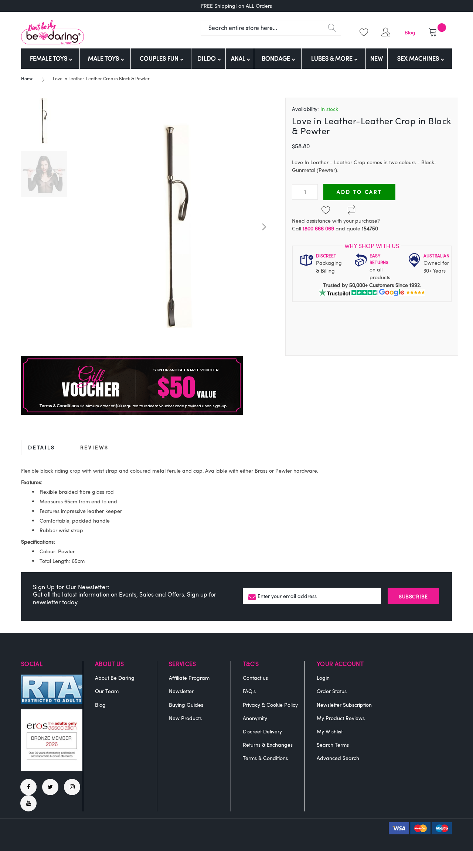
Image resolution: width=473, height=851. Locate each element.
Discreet (326, 256)
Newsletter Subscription (344, 704)
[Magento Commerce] (52, 32)
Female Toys (49, 58)
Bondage (277, 58)
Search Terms (333, 744)
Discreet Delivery (262, 731)
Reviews (94, 447)
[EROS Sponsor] (51, 768)
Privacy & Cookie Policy (270, 704)
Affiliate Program (189, 677)
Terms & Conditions (265, 757)
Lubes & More (332, 58)
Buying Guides (186, 704)
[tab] (41, 447)
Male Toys (104, 58)
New (376, 58)
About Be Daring (115, 677)
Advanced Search (338, 757)
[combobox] (271, 28)
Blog (410, 32)
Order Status (332, 691)
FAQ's (249, 691)
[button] (387, 32)
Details (41, 447)
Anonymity (255, 718)
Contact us (255, 677)
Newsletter (181, 691)
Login (323, 677)
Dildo (207, 58)
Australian (436, 256)
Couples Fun (160, 58)
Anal (238, 58)
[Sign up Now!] (132, 412)
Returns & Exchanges (268, 744)
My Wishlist (330, 731)
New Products (185, 718)
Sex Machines (418, 58)
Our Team (107, 691)
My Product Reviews (341, 718)
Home (27, 78)
